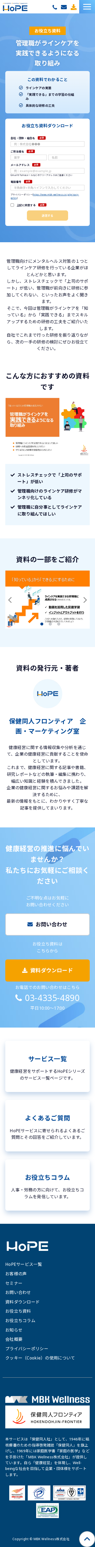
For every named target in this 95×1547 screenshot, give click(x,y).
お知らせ (13, 1330)
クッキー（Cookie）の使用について (40, 1358)
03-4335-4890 (55, 7)
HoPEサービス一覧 (23, 1264)
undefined (13, 599)
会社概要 (13, 1339)
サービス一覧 (47, 1066)
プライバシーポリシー (26, 1349)
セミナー (13, 1283)
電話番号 (16, 182)
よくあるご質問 (47, 1125)
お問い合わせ (64, 7)
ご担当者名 (17, 151)
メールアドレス (20, 165)
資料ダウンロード (74, 7)
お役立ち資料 (18, 1311)
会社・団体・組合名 (23, 138)
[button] (87, 6)
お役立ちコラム (47, 1185)
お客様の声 (16, 1274)
